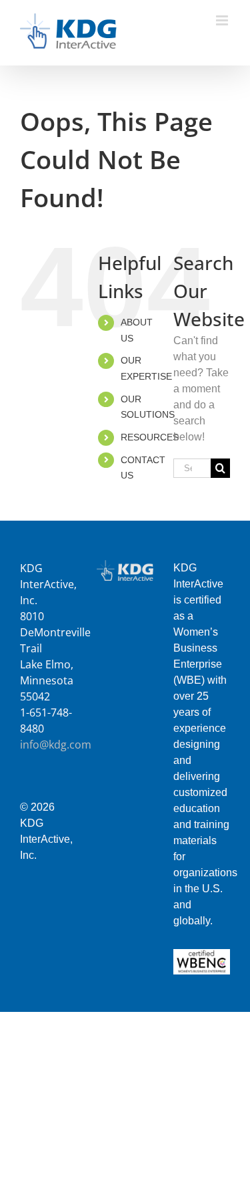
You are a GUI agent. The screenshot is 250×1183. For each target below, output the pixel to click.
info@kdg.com (55, 744)
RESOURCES (150, 437)
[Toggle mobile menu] (223, 20)
